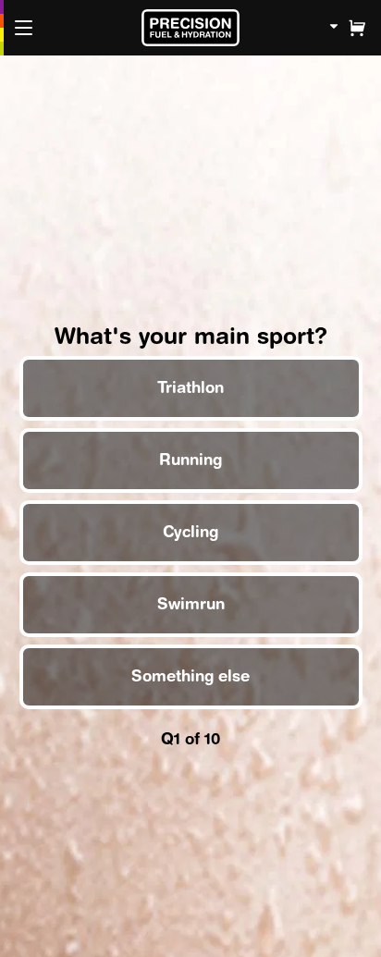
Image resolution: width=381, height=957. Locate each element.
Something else (190, 676)
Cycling (190, 531)
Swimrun (190, 604)
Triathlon (190, 387)
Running (190, 459)
